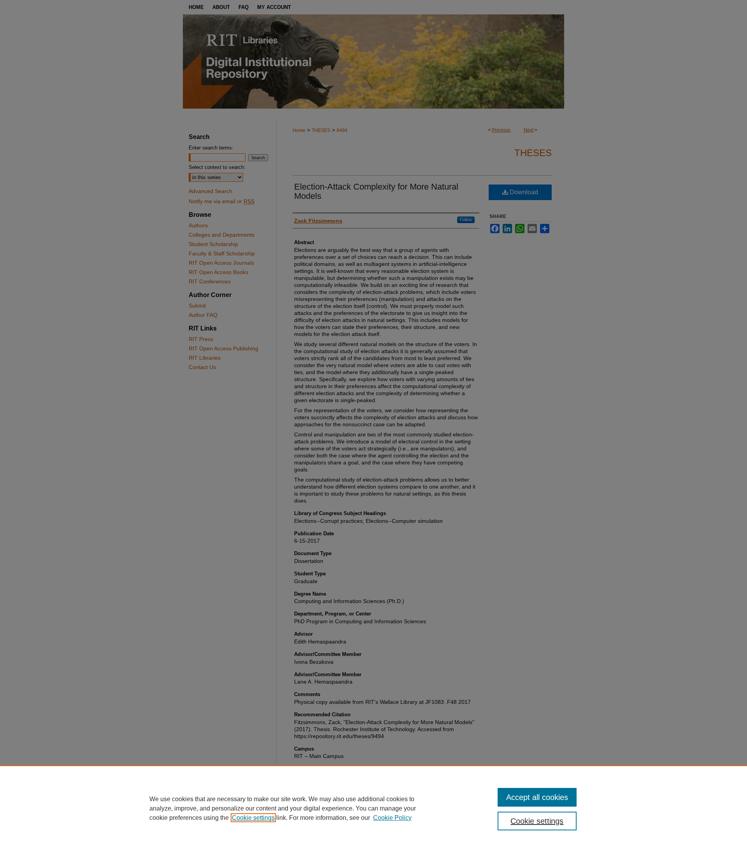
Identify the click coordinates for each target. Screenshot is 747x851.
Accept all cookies (537, 797)
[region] (373, 808)
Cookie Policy (392, 817)
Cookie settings (253, 817)
